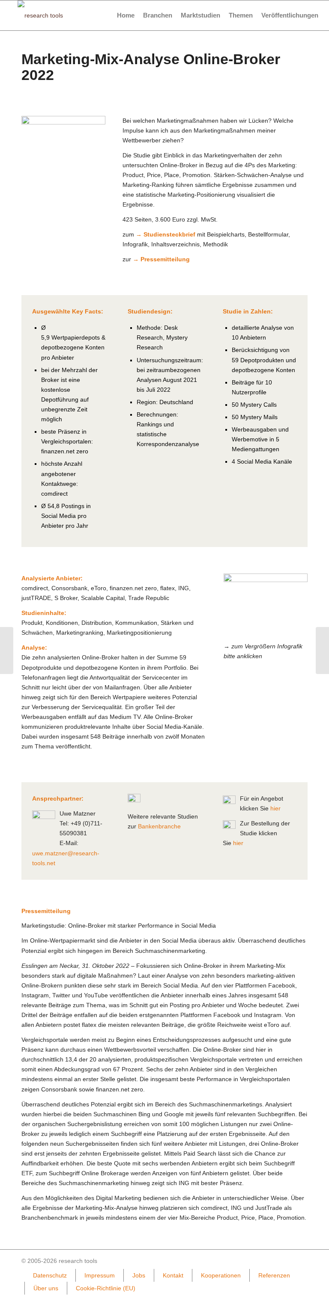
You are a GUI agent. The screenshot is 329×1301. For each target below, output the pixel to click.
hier (275, 808)
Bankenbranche (159, 826)
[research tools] (40, 15)
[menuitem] (126, 15)
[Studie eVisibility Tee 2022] (322, 650)
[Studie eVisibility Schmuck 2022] (6, 650)
